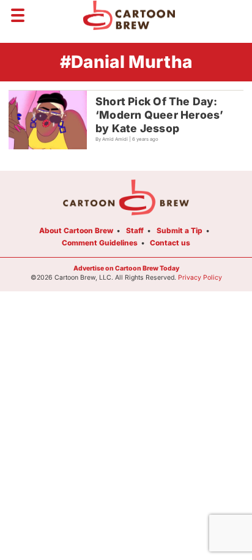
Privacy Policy (200, 278)
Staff (135, 230)
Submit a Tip (179, 230)
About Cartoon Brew (76, 230)
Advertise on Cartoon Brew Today (126, 268)
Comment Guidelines (100, 242)
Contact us (170, 242)
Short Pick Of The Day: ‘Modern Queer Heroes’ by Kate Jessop (159, 115)
